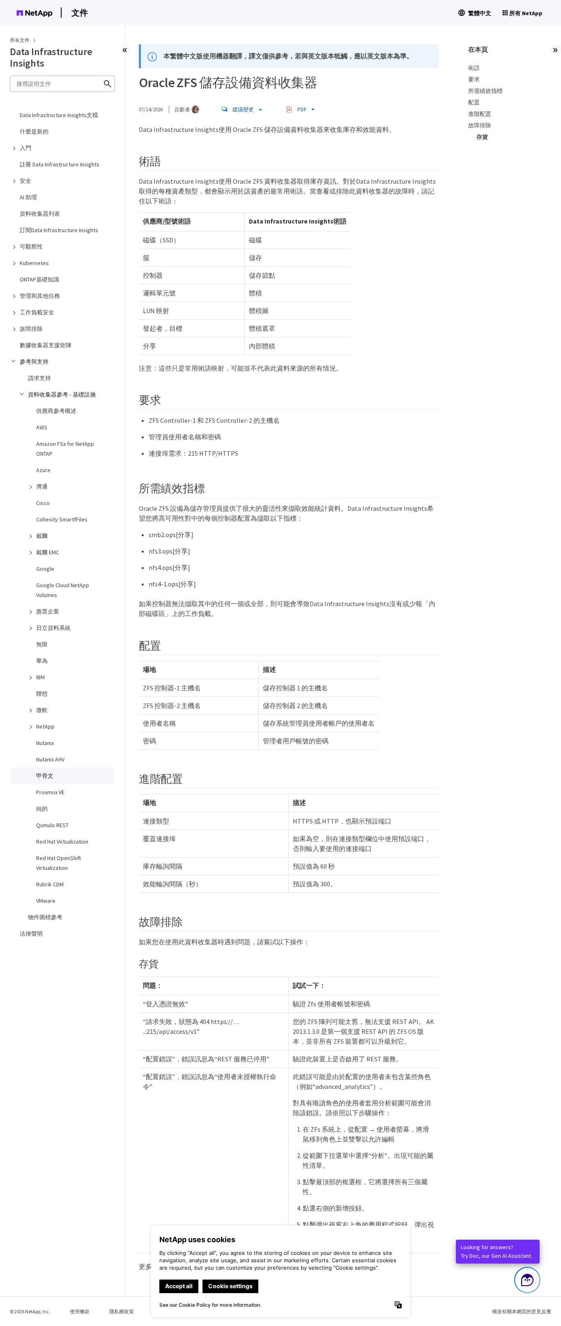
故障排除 (31, 328)
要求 (474, 79)
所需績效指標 (485, 91)
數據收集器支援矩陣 (45, 345)
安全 (25, 180)
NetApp (45, 726)
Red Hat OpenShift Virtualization (58, 863)
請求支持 (39, 378)
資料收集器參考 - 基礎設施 (62, 394)
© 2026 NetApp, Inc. (30, 1311)
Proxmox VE (50, 792)
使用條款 (80, 1311)
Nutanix (45, 743)
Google (45, 568)
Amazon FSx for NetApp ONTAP (65, 448)
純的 (42, 808)
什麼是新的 (34, 131)
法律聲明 (31, 933)
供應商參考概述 (56, 411)
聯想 (42, 693)
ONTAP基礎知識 (39, 279)
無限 (42, 644)
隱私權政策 (121, 1311)
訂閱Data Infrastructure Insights (59, 230)
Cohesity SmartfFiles (61, 519)
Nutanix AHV (50, 759)
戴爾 (42, 536)
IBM (40, 677)
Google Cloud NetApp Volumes (62, 590)
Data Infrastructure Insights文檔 (59, 115)
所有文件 (20, 40)
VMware (45, 900)
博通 (42, 486)
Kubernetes (34, 263)
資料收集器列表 (40, 213)
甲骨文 (44, 775)
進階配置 (479, 114)
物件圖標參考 (45, 917)
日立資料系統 (53, 628)
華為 (42, 660)
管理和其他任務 (40, 296)
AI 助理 (28, 197)
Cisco (43, 503)
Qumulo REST (52, 825)
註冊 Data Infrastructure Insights (59, 164)
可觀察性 (31, 246)
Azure (43, 470)
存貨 (482, 137)
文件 (79, 12)
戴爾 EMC (47, 552)
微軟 (42, 710)
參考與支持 (34, 361)
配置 (474, 102)
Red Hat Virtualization (62, 841)
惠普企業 (47, 611)
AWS (41, 427)
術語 (474, 67)
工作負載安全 (37, 312)
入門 (25, 148)
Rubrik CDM (50, 884)
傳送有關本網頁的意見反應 (521, 1311)
